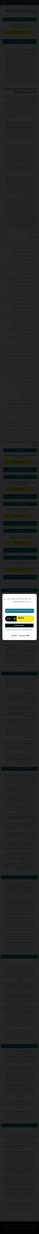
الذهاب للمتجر (19, 625)
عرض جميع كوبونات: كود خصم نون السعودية (19, 630)
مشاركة (14, 636)
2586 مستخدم (24, 636)
